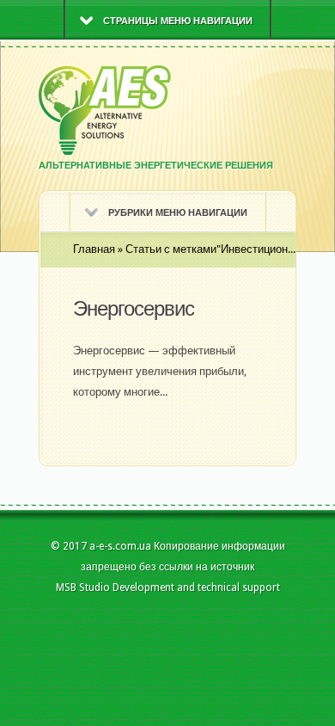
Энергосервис (133, 309)
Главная (94, 249)
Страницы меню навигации (178, 21)
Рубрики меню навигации (177, 212)
